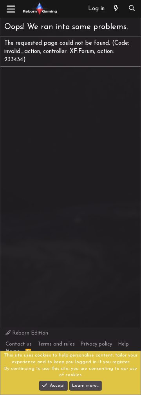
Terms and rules (56, 344)
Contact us (18, 344)
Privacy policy (96, 344)
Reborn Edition (29, 333)
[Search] (131, 9)
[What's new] (116, 9)
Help (123, 344)
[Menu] (11, 9)
